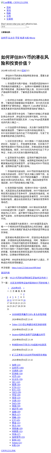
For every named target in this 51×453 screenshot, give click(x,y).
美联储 (17, 428)
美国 (16, 406)
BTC (16, 390)
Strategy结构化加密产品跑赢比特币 (28, 334)
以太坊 (11, 38)
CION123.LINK (8, 450)
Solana (17, 443)
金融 (16, 412)
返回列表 (5, 273)
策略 (16, 417)
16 (24, 300)
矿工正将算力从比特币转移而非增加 (29, 355)
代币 (16, 376)
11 (11, 300)
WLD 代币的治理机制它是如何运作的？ (29, 278)
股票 (16, 384)
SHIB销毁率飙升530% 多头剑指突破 (29, 314)
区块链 (17, 373)
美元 (16, 425)
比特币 (4, 38)
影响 (16, 440)
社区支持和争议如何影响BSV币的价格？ (30, 283)
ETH (16, 387)
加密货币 (18, 437)
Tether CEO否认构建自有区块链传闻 (29, 324)
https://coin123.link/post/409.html (26, 267)
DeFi (16, 403)
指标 (9, 13)
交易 (16, 400)
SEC (16, 382)
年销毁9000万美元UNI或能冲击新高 (29, 345)
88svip (32, 38)
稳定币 (17, 409)
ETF (16, 420)
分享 (9, 16)
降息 (16, 414)
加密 (16, 365)
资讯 (9, 10)
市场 (16, 434)
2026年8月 (16, 288)
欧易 (22, 38)
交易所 (10, 19)
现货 (16, 398)
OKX (16, 392)
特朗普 (17, 431)
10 (8, 300)
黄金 (16, 423)
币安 (17, 38)
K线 (27, 38)
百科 (9, 7)
